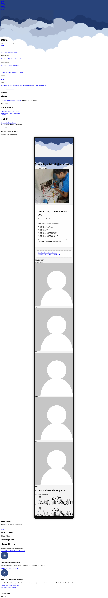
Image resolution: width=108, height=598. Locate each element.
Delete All (3, 596)
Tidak (2, 529)
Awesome (3, 114)
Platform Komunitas (10, 88)
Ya (1, 527)
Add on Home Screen (6, 568)
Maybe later (16, 568)
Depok (2, 1)
